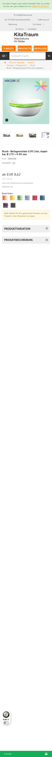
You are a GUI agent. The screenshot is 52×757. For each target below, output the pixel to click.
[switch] (6, 722)
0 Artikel (7, 754)
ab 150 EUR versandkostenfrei (17, 19)
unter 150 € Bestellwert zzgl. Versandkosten (17, 183)
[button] (26, 228)
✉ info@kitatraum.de (23, 15)
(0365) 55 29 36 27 (40, 6)
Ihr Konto (20, 29)
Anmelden (32, 29)
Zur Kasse (37, 24)
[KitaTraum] (26, 37)
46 (14, 163)
